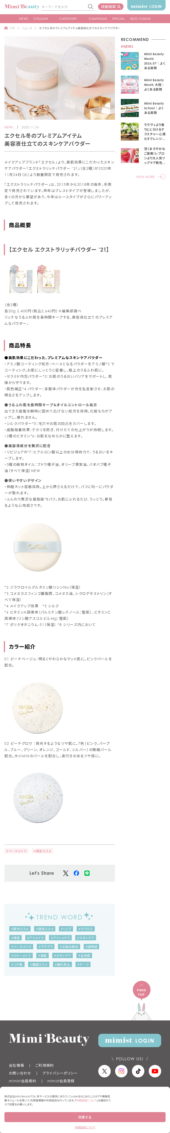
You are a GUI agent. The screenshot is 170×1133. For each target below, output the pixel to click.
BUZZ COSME (140, 18)
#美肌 (42, 955)
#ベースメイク (16, 851)
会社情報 (16, 1065)
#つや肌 (17, 964)
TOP (12, 28)
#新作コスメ (20, 929)
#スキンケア (85, 938)
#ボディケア (62, 955)
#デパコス (85, 929)
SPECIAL (118, 18)
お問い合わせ (20, 1073)
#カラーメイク (21, 955)
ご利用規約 (44, 1065)
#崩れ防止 (62, 964)
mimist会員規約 (22, 1081)
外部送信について (86, 1100)
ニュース (27, 28)
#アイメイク (35, 938)
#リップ (66, 929)
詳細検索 (108, 6)
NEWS (23, 18)
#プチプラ (46, 947)
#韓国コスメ (39, 964)
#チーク (83, 964)
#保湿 (15, 938)
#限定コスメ (42, 851)
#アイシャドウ (60, 938)
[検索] (91, 6)
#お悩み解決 (69, 947)
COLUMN (40, 18)
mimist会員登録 (61, 1081)
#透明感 (91, 947)
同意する (85, 1117)
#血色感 (84, 955)
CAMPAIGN (98, 18)
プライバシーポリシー (60, 1073)
